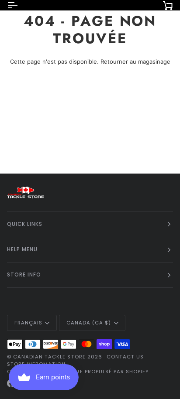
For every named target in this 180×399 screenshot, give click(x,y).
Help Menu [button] (22, 249)
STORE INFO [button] (24, 274)
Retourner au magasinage (135, 61)
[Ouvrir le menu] (20, 5)
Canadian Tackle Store (49, 356)
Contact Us (125, 356)
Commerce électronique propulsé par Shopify (78, 371)
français (28, 322)
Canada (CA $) (88, 322)
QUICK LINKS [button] (24, 224)
